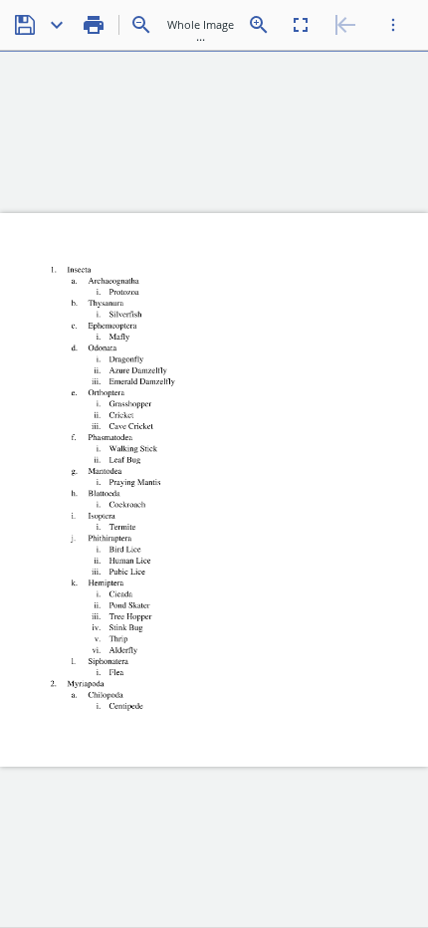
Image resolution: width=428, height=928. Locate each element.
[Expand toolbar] (393, 25)
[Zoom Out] (141, 25)
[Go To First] (345, 25)
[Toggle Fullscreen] (301, 25)
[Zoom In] (259, 25)
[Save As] (57, 25)
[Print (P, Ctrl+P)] (93, 25)
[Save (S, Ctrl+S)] (25, 25)
